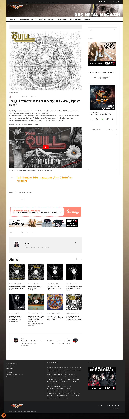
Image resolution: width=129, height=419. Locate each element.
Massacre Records (74, 381)
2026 (79, 369)
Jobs (31, 2)
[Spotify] (109, 1)
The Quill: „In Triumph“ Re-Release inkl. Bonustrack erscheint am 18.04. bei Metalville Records (16, 318)
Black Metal (63, 372)
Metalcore (68, 386)
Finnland (58, 379)
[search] (115, 30)
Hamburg (67, 379)
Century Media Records (56, 374)
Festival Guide (24, 19)
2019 (79, 367)
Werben (36, 2)
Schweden (51, 395)
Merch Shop (60, 2)
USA (66, 398)
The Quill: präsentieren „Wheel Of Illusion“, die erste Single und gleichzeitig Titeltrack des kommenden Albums (36, 318)
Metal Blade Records (55, 386)
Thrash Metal (75, 395)
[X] (101, 1)
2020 (49, 369)
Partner (26, 2)
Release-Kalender (75, 19)
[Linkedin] (106, 1)
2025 (74, 369)
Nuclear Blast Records (56, 391)
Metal (66, 383)
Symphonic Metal (62, 395)
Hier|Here (20, 374)
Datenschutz (32, 411)
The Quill (21, 199)
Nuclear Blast (66, 388)
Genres (52, 2)
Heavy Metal (61, 381)
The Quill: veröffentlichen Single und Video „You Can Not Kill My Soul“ (17, 288)
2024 (69, 369)
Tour (61, 398)
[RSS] (111, 1)
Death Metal (52, 376)
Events (33, 19)
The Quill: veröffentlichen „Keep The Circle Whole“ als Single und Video (74, 288)
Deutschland (62, 376)
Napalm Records (53, 388)
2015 (59, 367)
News (19, 96)
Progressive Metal (54, 393)
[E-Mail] (32, 232)
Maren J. (14, 96)
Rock (78, 393)
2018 (74, 367)
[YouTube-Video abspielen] (45, 147)
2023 (64, 369)
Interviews (42, 19)
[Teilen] (17, 232)
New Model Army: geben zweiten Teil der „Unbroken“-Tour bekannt (58, 341)
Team (21, 2)
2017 (69, 367)
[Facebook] (99, 1)
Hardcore (75, 379)
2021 (54, 369)
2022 (59, 369)
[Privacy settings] (3, 415)
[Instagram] (104, 1)
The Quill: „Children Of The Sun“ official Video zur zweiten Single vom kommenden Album (73, 317)
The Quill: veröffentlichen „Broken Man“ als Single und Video (54, 288)
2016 (64, 367)
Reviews (50, 19)
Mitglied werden (44, 2)
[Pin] (27, 232)
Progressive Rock (69, 393)
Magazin (13, 19)
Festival (50, 379)
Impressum (26, 411)
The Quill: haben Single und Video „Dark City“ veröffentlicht (35, 288)
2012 (49, 367)
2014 (54, 367)
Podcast (87, 19)
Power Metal (70, 391)
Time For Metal (53, 398)
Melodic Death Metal (55, 383)
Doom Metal (73, 376)
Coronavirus (70, 374)
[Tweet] (22, 232)
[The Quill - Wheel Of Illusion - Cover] (55, 302)
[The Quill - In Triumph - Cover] (17, 302)
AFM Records (52, 372)
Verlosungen (61, 19)
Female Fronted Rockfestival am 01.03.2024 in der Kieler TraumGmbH (31, 342)
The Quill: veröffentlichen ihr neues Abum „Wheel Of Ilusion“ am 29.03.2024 (44, 179)
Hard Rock (51, 381)
